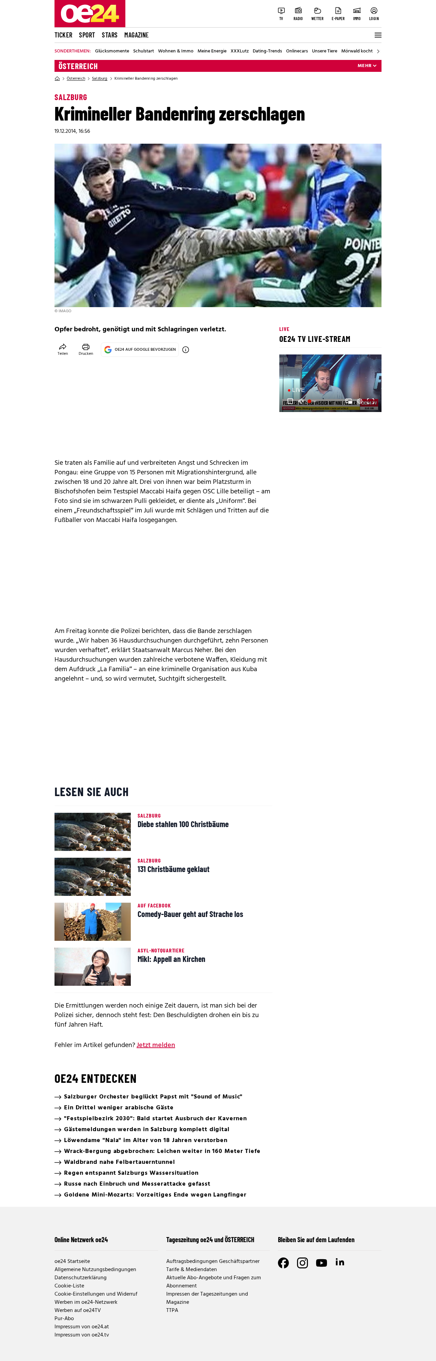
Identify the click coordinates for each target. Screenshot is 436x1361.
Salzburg (100, 78)
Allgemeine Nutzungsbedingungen (95, 1269)
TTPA (172, 1310)
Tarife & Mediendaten (191, 1269)
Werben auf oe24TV (77, 1310)
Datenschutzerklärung (80, 1277)
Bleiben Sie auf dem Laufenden (316, 1239)
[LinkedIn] (340, 1262)
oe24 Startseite (72, 1261)
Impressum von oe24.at (81, 1327)
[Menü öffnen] (377, 35)
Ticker (63, 35)
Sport (87, 35)
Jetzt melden (156, 1045)
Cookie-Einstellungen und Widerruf (95, 1294)
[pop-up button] (359, 401)
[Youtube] (321, 1262)
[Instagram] (302, 1262)
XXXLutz (240, 51)
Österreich (78, 66)
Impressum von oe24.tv (81, 1335)
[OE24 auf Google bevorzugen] (186, 350)
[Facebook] (283, 1262)
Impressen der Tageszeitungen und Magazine (207, 1298)
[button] (290, 401)
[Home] (57, 78)
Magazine (136, 35)
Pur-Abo (64, 1318)
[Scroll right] (378, 51)
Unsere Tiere (324, 51)
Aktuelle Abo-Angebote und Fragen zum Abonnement (213, 1282)
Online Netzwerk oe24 (81, 1239)
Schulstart (143, 51)
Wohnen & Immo (175, 51)
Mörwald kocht (357, 51)
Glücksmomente (112, 51)
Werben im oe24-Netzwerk (86, 1302)
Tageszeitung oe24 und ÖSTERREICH (210, 1239)
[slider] (312, 401)
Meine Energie (212, 51)
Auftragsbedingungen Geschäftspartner (213, 1261)
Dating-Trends (267, 51)
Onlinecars (297, 51)
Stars (110, 35)
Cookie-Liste (69, 1286)
